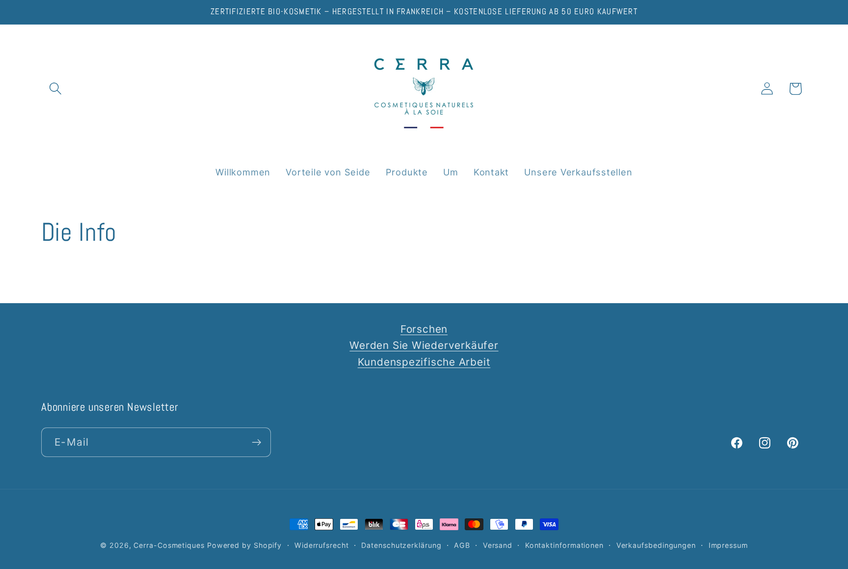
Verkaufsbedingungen (656, 545)
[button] (55, 89)
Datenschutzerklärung (401, 545)
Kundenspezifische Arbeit (424, 362)
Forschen (424, 329)
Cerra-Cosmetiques (168, 545)
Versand (497, 545)
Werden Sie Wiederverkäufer (423, 345)
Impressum (728, 545)
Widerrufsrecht (321, 545)
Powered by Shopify (244, 545)
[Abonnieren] (256, 442)
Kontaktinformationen (564, 545)
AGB (462, 545)
